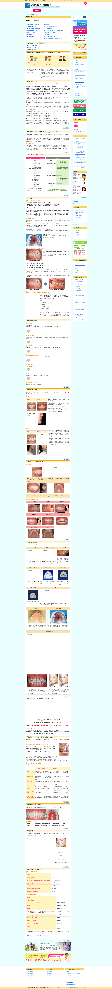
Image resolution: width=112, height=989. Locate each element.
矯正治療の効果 (47, 24)
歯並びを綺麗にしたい (79, 84)
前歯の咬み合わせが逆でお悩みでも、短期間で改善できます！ (80, 164)
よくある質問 (70, 982)
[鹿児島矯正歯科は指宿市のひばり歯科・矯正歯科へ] (42, 7)
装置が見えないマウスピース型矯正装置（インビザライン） (56, 30)
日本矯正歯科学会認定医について (34, 30)
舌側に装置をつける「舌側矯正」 (50, 32)
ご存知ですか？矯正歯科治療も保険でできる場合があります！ (80, 159)
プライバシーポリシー (76, 987)
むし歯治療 (77, 230)
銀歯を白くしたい (78, 89)
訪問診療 (76, 272)
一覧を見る (83, 167)
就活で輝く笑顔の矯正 (31, 49)
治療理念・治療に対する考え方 (73, 973)
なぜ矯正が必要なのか (31, 26)
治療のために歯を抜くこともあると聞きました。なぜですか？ (80, 316)
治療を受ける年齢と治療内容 (33, 24)
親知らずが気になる (79, 95)
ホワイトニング (79, 0)
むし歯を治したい (78, 60)
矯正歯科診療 (73, 0)
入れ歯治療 (77, 234)
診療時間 (76, 268)
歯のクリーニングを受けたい (79, 131)
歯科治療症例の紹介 (71, 984)
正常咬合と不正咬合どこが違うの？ (51, 26)
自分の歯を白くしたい (79, 82)
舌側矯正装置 (46, 34)
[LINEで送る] (36, 20)
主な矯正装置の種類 (48, 28)
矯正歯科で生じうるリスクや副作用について (53, 38)
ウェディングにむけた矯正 (32, 45)
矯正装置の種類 (78, 219)
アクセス (85, 0)
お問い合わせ (60, 987)
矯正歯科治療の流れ (31, 36)
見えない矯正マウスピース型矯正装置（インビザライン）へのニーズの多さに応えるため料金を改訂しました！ (80, 146)
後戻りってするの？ (79, 288)
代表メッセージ (78, 263)
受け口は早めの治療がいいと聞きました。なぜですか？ (80, 311)
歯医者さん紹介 (66, 0)
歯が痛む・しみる (78, 62)
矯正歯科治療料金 (78, 217)
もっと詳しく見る (82, 197)
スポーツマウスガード (31, 47)
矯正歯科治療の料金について (50, 36)
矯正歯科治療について (79, 210)
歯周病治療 (77, 232)
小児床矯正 (29, 34)
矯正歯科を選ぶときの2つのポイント (34, 28)
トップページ (27, 14)
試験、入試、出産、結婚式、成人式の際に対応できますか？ (80, 295)
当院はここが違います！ (32, 32)
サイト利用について (67, 987)
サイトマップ (84, 987)
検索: (74, 17)
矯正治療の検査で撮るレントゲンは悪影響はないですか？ (80, 281)
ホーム (61, 0)
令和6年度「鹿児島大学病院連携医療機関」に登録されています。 (80, 140)
